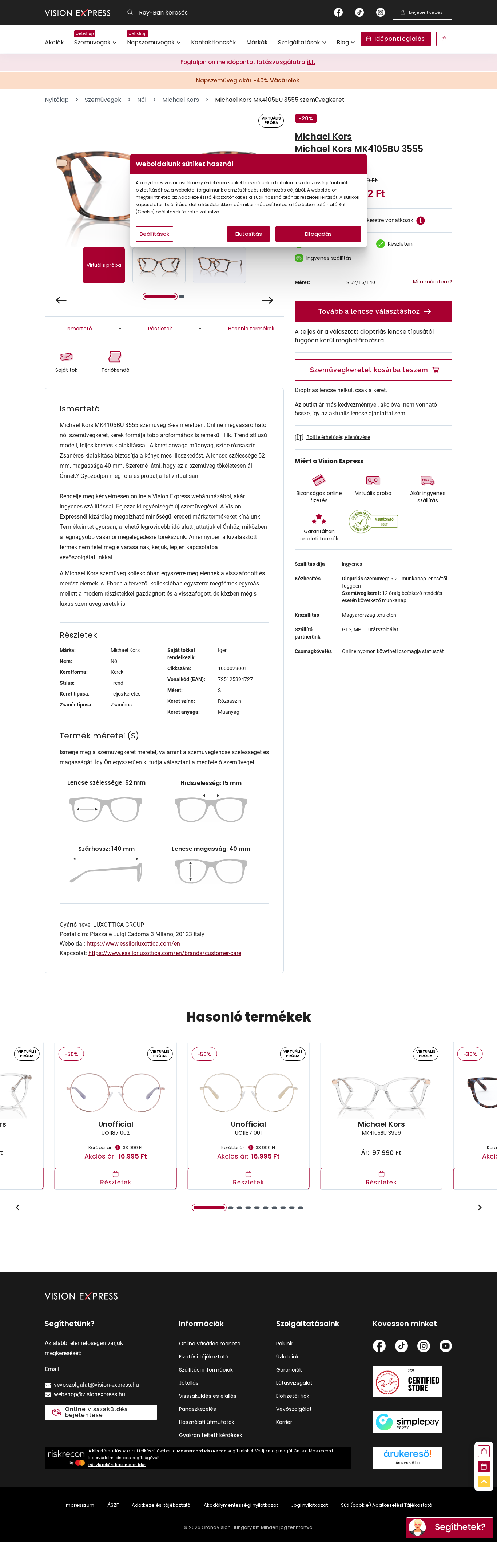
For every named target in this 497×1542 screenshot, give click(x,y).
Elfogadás (318, 234)
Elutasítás (248, 234)
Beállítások (154, 234)
